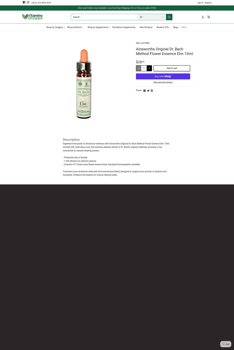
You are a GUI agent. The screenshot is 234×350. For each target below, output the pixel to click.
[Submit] (169, 17)
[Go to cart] (208, 17)
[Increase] (149, 68)
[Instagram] (28, 2)
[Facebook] (24, 2)
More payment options (163, 82)
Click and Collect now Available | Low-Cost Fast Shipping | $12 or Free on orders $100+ (117, 8)
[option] (83, 84)
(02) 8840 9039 (44, 3)
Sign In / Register (205, 3)
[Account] (203, 17)
